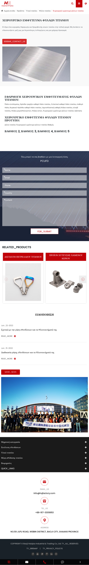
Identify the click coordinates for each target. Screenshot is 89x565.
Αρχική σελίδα (9, 10)
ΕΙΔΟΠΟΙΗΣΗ (44, 315)
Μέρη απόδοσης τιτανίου (12, 457)
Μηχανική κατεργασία (10, 442)
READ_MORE (7, 336)
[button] (83, 279)
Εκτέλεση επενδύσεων (11, 447)
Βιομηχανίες (6, 463)
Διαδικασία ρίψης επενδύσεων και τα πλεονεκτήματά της (27, 352)
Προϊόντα (20, 10)
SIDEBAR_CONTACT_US (14, 41)
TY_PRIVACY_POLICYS (53, 548)
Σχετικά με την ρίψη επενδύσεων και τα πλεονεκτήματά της (29, 329)
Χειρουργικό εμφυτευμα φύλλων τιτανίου (68, 10)
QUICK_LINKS (7, 468)
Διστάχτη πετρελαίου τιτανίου (23, 256)
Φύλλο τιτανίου (45, 10)
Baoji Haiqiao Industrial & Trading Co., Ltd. (42, 543)
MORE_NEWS (10, 372)
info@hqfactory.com (44, 493)
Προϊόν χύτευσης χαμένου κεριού (66, 257)
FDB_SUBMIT (44, 231)
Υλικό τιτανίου (31, 10)
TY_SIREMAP (32, 548)
